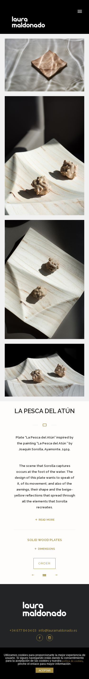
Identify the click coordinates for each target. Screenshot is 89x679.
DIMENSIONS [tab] (46, 548)
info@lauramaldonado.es (58, 630)
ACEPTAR (45, 670)
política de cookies (72, 661)
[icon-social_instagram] (49, 637)
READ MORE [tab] (47, 519)
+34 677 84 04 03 (22, 630)
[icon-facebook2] (40, 637)
